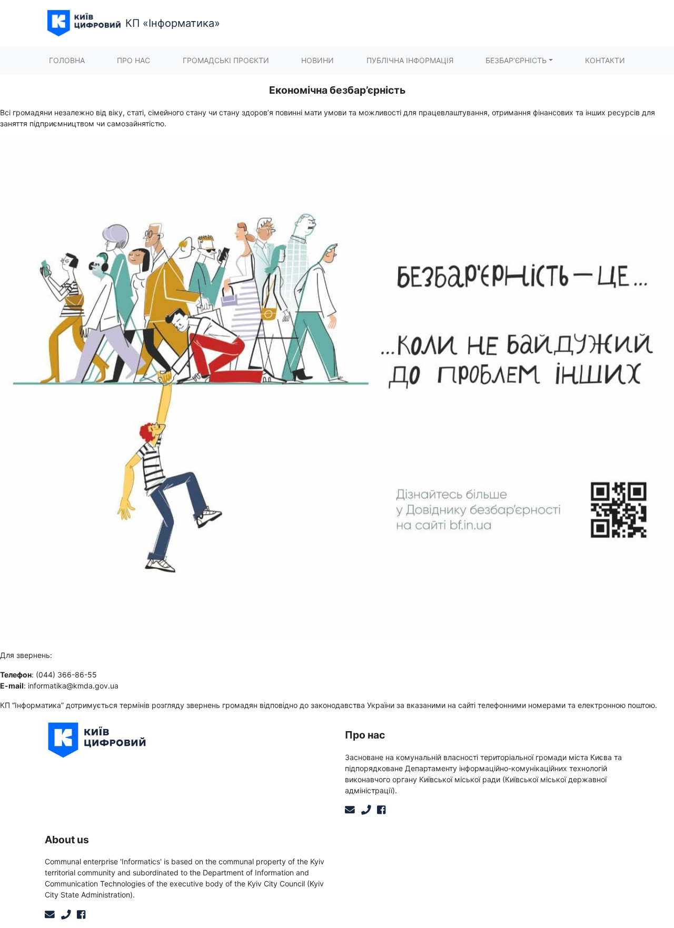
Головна (67, 60)
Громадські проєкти (226, 60)
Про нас (133, 60)
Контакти (605, 60)
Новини (317, 60)
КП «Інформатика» (172, 23)
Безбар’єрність (516, 60)
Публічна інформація (409, 60)
